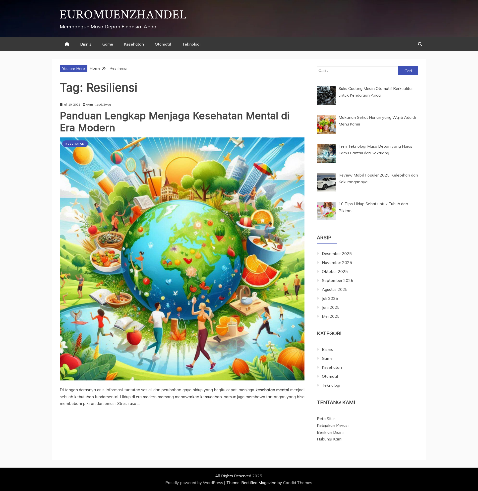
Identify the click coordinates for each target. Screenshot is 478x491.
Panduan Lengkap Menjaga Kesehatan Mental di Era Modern (175, 122)
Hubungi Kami (329, 438)
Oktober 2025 (335, 271)
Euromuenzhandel (123, 15)
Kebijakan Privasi (333, 425)
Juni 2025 (331, 307)
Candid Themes (297, 482)
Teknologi (191, 44)
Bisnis (85, 44)
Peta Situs (326, 418)
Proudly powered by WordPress (194, 482)
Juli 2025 (330, 298)
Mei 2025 (331, 316)
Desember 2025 (337, 253)
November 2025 (337, 262)
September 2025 (337, 280)
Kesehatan (134, 44)
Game (107, 44)
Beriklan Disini (330, 432)
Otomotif (163, 44)
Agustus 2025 (335, 289)
